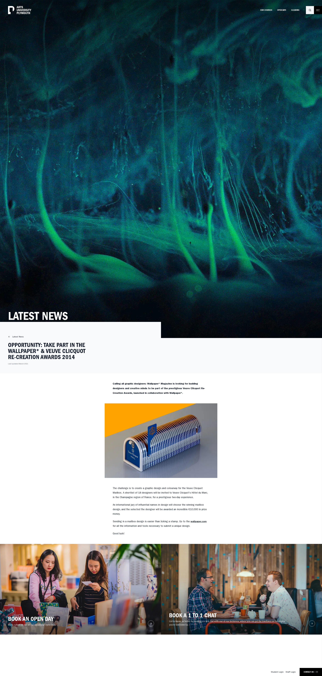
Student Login (277, 672)
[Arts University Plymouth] (19, 10)
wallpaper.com (199, 521)
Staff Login (291, 672)
